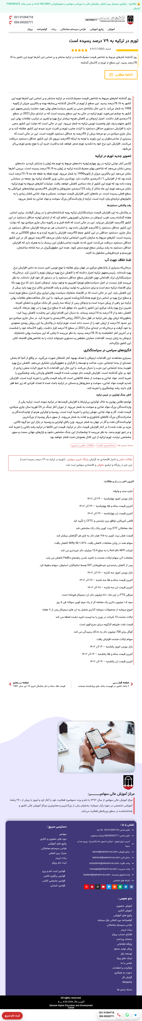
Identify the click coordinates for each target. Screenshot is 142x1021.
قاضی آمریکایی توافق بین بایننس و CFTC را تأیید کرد (103, 521)
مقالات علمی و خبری (82, 445)
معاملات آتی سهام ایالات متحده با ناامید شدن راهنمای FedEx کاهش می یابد (89, 558)
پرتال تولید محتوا (123, 949)
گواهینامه (42, 29)
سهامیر (71, 459)
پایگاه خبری (82, 459)
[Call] (119, 1015)
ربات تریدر (61, 858)
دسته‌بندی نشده (106, 445)
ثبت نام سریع (12, 1015)
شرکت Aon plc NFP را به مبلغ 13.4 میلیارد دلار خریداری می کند (97, 551)
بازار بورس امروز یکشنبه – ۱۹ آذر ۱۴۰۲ (111, 647)
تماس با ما (126, 963)
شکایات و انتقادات (122, 968)
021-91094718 (106, 1013)
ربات (53, 29)
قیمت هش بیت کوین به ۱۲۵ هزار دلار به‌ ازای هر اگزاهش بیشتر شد (94, 536)
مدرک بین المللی (58, 853)
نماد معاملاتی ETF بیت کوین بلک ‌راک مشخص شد (104, 528)
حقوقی (100, 465)
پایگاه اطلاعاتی (124, 944)
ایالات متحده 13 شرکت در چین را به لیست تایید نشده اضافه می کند (94, 617)
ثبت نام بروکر (59, 863)
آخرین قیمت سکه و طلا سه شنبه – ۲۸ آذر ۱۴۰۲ (106, 580)
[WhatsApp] (127, 1015)
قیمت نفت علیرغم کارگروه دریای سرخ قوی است (106, 625)
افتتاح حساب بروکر (122, 934)
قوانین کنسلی (57, 885)
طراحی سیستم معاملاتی (73, 29)
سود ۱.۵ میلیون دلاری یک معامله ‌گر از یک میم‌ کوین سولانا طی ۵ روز (94, 602)
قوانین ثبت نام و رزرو (53, 871)
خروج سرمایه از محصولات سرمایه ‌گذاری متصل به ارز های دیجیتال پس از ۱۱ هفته (87, 610)
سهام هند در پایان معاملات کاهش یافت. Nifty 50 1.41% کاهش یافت (93, 543)
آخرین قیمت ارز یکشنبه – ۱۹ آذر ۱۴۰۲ (111, 662)
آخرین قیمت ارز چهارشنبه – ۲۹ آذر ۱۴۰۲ (110, 513)
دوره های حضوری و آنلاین (53, 839)
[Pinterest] (92, 886)
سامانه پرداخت (124, 939)
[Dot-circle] (86, 886)
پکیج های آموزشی (57, 843)
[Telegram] (135, 1015)
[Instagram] (97, 886)
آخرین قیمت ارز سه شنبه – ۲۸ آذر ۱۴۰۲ (110, 588)
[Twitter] (108, 886)
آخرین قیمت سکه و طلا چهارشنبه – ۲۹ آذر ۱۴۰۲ (106, 506)
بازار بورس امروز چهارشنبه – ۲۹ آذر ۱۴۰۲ (110, 499)
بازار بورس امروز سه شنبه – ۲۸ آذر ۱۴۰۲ (110, 573)
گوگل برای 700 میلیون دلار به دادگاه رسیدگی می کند (103, 632)
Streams (127, 982)
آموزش (111, 29)
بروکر (30, 29)
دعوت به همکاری (123, 973)
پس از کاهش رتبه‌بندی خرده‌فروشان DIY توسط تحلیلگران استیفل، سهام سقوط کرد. (86, 565)
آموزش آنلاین (125, 910)
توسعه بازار (126, 953)
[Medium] (120, 886)
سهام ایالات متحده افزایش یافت (115, 639)
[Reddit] (114, 886)
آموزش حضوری (124, 906)
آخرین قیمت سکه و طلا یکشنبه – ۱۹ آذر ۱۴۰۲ (107, 654)
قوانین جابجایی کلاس (53, 881)
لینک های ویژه (124, 958)
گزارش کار (127, 977)
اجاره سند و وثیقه (123, 491)
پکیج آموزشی (97, 29)
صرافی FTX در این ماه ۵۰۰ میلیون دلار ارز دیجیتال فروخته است (97, 595)
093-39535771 (106, 1016)
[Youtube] (103, 886)
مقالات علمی (125, 459)
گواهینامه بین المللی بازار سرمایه (115, 920)
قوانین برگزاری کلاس (54, 876)
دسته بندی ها (124, 989)
